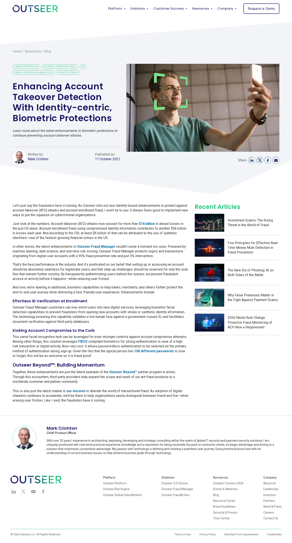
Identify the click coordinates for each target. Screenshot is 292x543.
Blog (47, 51)
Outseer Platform (115, 483)
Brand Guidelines (224, 506)
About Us (269, 483)
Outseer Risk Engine (116, 489)
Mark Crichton (38, 159)
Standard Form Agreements (241, 534)
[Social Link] (251, 160)
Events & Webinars (225, 489)
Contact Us (270, 518)
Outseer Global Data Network (122, 495)
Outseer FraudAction (175, 495)
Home (17, 51)
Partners (269, 500)
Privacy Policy (207, 534)
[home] (35, 8)
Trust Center (221, 518)
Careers (268, 512)
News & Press (272, 506)
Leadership (270, 489)
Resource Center (224, 500)
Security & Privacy (225, 512)
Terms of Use (183, 534)
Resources (33, 51)
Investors (269, 495)
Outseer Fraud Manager (177, 489)
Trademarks (274, 534)
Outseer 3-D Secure (174, 483)
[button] (116, 8)
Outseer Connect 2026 (228, 483)
